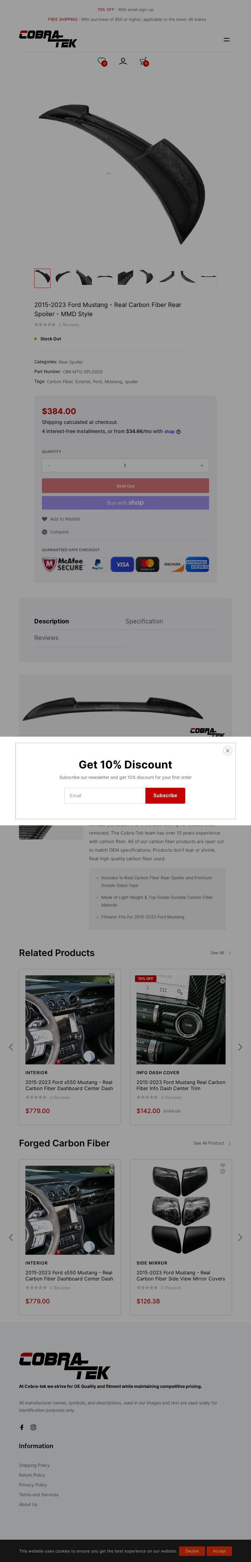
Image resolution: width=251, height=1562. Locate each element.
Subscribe (165, 795)
